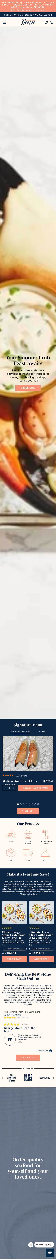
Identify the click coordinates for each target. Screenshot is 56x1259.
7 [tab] (35, 804)
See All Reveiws (12, 1014)
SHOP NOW (28, 1057)
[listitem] (23, 1034)
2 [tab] (21, 804)
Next (53, 1078)
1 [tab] (18, 804)
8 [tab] (38, 804)
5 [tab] (29, 804)
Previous (2, 1078)
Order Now (28, 388)
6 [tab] (32, 804)
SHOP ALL (28, 811)
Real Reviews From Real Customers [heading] (22, 1012)
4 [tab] (26, 804)
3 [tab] (23, 804)
